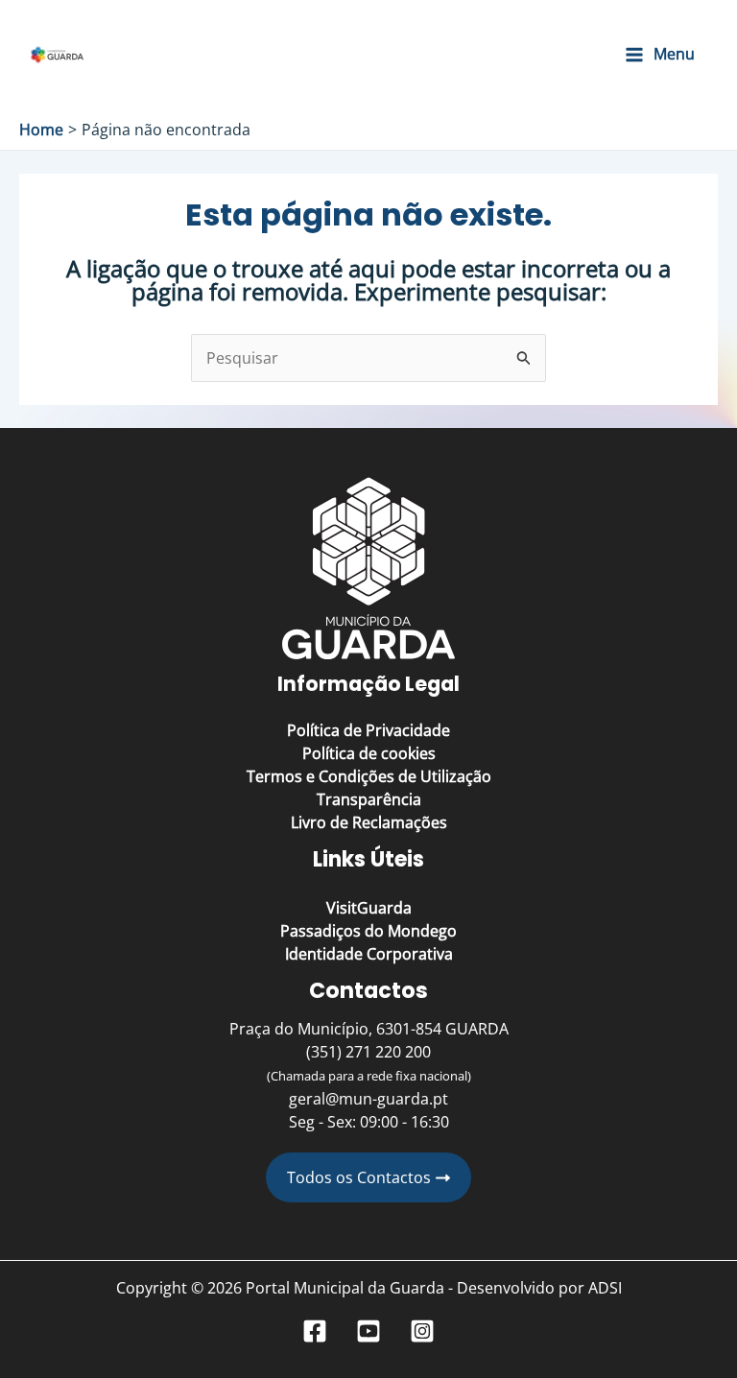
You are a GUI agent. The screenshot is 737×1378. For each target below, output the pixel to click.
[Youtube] (368, 1331)
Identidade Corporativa (369, 953)
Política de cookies (369, 753)
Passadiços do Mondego (368, 930)
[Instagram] (422, 1331)
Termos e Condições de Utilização (369, 776)
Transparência (369, 799)
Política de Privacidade (368, 730)
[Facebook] (315, 1331)
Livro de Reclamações (369, 822)
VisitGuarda (369, 907)
